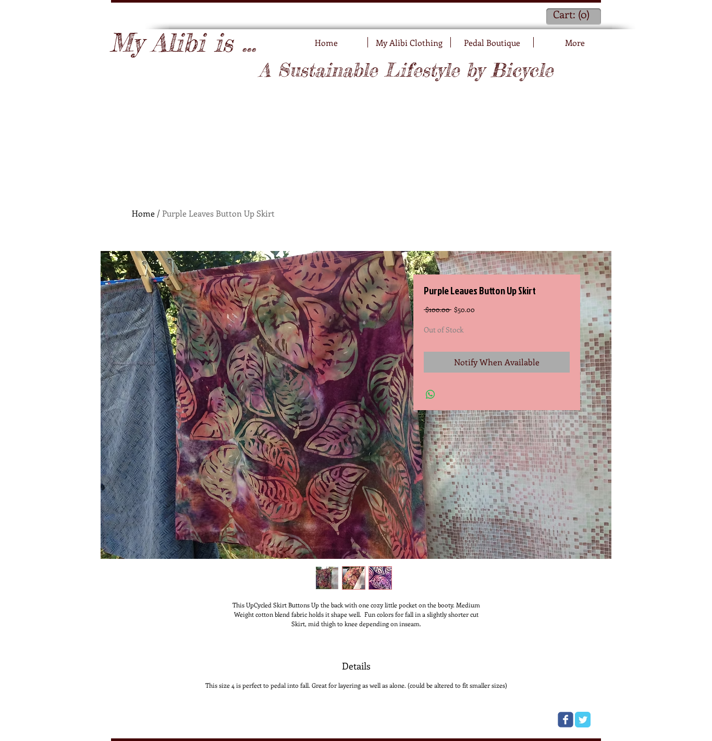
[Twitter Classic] (583, 719)
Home (143, 213)
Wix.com (243, 718)
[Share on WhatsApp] (430, 394)
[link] (573, 15)
